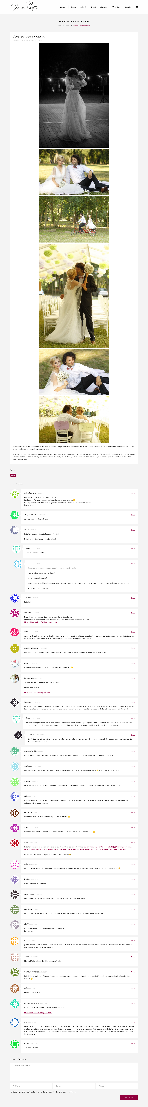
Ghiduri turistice (31, 971)
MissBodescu (30, 493)
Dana (23, 40)
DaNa (27, 923)
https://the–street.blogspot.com (37, 693)
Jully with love (30, 514)
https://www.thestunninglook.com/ (38, 1013)
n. (25, 940)
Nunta (67, 25)
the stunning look (32, 1003)
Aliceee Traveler (31, 647)
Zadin (27, 878)
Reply (133, 493)
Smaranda (29, 677)
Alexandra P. (30, 750)
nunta (13, 475)
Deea (26, 956)
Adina (27, 863)
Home (59, 25)
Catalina (28, 765)
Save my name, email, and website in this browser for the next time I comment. (44, 1092)
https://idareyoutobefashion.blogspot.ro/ (40, 622)
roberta (27, 612)
